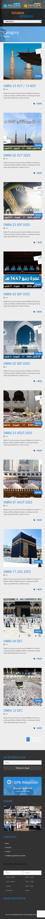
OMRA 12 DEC (12, 710)
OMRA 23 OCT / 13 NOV (19, 86)
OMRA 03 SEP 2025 (16, 294)
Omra (7, 843)
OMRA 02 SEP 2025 (16, 363)
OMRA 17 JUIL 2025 (17, 572)
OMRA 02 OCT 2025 (16, 155)
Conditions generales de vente (15, 856)
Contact (7, 851)
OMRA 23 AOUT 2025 (17, 433)
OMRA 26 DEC (12, 641)
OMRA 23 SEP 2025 (16, 225)
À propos (8, 847)
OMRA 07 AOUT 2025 (17, 502)
